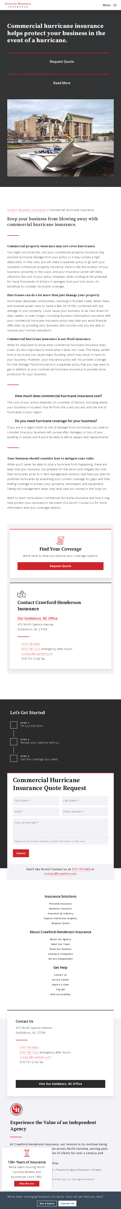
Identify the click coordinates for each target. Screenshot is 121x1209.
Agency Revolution (80, 1169)
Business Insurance (32, 210)
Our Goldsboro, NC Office (37, 618)
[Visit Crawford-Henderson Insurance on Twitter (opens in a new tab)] (19, 1071)
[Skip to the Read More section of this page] (58, 82)
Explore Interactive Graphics (60, 918)
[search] (98, 5)
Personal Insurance (60, 903)
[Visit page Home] (18, 5)
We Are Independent (60, 958)
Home (11, 210)
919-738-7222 (31, 649)
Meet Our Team (60, 944)
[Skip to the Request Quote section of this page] (58, 61)
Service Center (60, 979)
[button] (110, 5)
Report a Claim (60, 984)
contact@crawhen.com (37, 654)
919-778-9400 (31, 644)
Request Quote (61, 923)
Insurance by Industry (60, 913)
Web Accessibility (60, 994)
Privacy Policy (29, 1174)
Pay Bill (60, 989)
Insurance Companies (60, 953)
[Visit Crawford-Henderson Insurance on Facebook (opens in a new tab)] (25, 1071)
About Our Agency (60, 939)
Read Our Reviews (61, 948)
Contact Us (60, 974)
